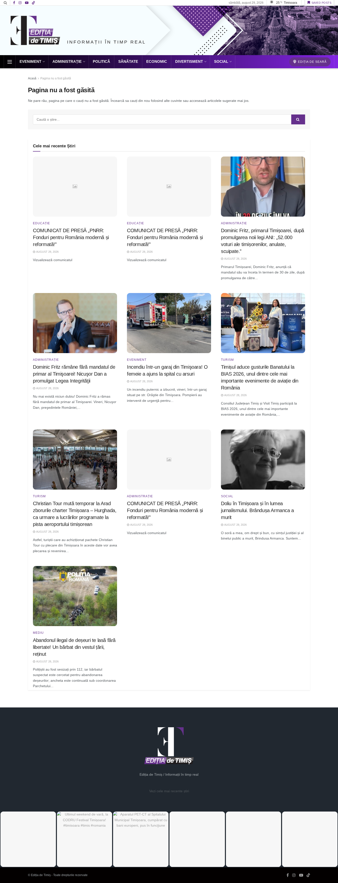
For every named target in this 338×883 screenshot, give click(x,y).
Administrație (67, 61)
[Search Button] (5, 2)
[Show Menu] (9, 62)
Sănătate (128, 61)
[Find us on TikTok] (33, 3)
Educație (41, 223)
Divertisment (189, 61)
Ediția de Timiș (41, 875)
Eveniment (30, 61)
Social (221, 61)
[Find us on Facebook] (14, 3)
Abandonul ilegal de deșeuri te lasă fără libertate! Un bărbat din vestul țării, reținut (74, 647)
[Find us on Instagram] (20, 3)
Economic (156, 61)
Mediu (38, 632)
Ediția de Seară (312, 62)
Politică (101, 61)
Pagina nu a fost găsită (55, 78)
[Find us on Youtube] (26, 3)
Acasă (32, 78)
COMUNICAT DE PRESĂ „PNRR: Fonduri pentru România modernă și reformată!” (71, 237)
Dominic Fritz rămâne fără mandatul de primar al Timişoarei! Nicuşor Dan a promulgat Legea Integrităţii (74, 374)
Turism (227, 359)
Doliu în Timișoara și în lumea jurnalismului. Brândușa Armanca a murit (257, 510)
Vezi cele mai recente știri (169, 791)
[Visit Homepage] (35, 30)
